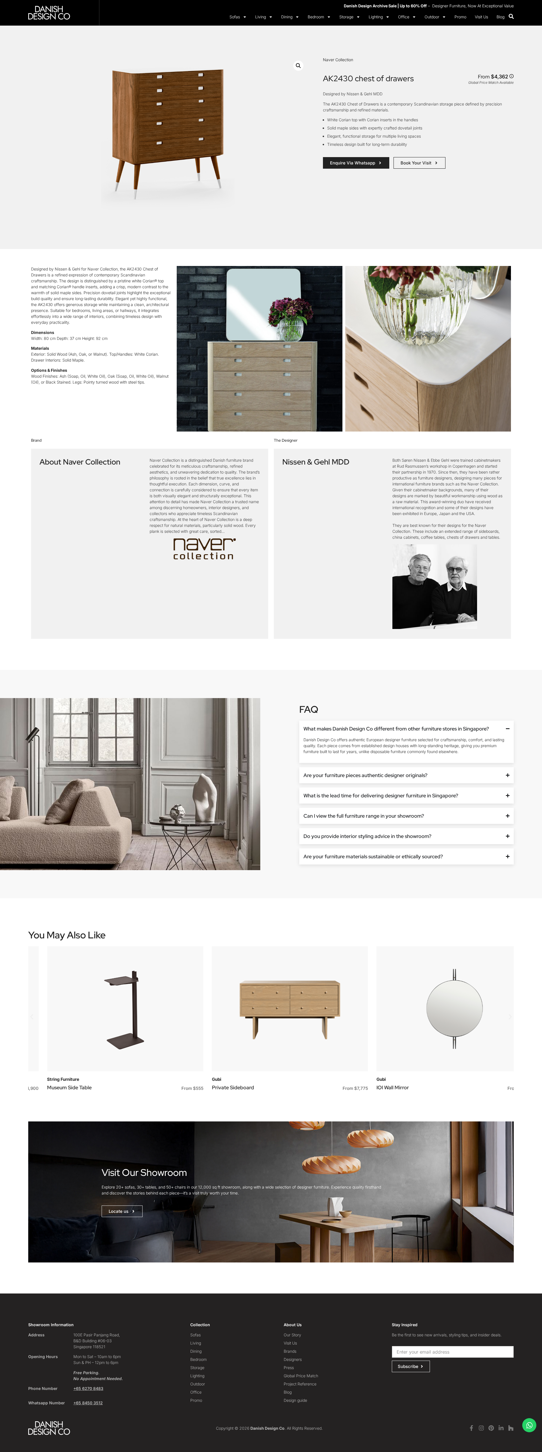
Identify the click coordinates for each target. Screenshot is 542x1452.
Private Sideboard (214, 1087)
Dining (286, 16)
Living (260, 16)
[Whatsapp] (529, 1425)
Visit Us (481, 16)
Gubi (197, 1079)
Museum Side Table (50, 1087)
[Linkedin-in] (501, 1428)
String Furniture (44, 1079)
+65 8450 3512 (88, 1402)
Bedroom (316, 16)
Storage (346, 16)
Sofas (235, 16)
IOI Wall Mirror (374, 1087)
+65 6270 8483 (88, 1388)
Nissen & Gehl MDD (315, 462)
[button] (298, 66)
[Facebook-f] (471, 1428)
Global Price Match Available (491, 82)
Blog (500, 16)
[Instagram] (481, 1428)
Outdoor (432, 16)
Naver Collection (338, 59)
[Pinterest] (491, 1428)
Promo (460, 16)
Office (403, 16)
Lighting (376, 16)
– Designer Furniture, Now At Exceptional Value (429, 5)
